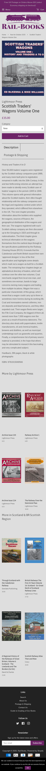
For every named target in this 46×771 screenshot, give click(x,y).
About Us (23, 701)
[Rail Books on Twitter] (17, 724)
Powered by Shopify (35, 751)
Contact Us (23, 707)
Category (6, 124)
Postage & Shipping (16, 155)
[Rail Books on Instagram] (28, 724)
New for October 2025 (17, 35)
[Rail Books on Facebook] (23, 724)
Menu (7, 10)
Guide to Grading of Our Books (23, 711)
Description (11, 147)
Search (23, 697)
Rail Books (22, 751)
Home (4, 35)
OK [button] (28, 768)
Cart (42, 10)
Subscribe (37, 743)
